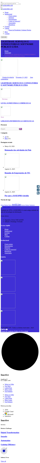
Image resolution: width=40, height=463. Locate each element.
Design (10, 205)
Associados (12, 23)
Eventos (7, 26)
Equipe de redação (8, 77)
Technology (32, 205)
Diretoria (11, 18)
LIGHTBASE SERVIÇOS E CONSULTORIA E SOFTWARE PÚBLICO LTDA (19, 84)
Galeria (7, 28)
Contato (7, 33)
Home (6, 12)
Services (23, 205)
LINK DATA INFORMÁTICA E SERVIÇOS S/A (17, 121)
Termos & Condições (7, 331)
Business (6, 205)
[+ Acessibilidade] (38, 193)
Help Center (8, 390)
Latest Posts (8, 388)
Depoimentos (13, 19)
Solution (27, 205)
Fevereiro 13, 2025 (21, 77)
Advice (2, 205)
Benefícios (12, 25)
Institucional (8, 14)
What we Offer (9, 384)
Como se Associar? (14, 21)
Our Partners (8, 391)
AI (5, 137)
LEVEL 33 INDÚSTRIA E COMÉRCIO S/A (16, 103)
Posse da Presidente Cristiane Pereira (20, 30)
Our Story (8, 386)
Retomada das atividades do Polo (18, 150)
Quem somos (13, 16)
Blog (6, 32)
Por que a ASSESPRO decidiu (17, 196)
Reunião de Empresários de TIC (17, 173)
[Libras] (38, 186)
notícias (16, 204)
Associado (8, 53)
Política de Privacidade (21, 331)
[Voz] (38, 189)
